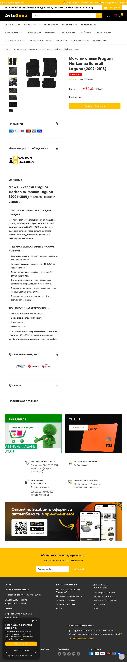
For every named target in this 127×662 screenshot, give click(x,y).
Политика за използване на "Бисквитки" (68, 591)
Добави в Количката (95, 106)
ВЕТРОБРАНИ (68, 32)
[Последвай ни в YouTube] (73, 653)
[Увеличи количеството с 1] (102, 97)
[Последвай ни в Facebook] (59, 653)
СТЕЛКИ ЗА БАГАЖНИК (40, 40)
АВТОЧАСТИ (11, 24)
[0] (120, 15)
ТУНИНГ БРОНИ (103, 32)
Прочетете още (17, 639)
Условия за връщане (65, 604)
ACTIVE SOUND (100, 40)
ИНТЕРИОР (49, 24)
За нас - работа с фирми (105, 600)
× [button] (36, 621)
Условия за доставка (65, 600)
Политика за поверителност (69, 596)
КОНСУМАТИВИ (88, 24)
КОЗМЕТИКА (51, 32)
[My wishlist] (115, 15)
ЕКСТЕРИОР (68, 24)
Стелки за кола (35, 49)
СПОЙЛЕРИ (85, 32)
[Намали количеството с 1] (85, 97)
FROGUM (73, 79)
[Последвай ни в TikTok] (78, 653)
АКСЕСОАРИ (30, 24)
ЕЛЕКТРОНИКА (12, 32)
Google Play (105, 2)
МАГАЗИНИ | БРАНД (103, 596)
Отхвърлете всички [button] (21, 650)
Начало (8, 49)
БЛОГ (96, 608)
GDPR (59, 608)
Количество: (75, 97)
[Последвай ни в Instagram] (64, 653)
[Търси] (99, 15)
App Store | (15, 2)
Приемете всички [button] (21, 644)
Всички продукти (20, 49)
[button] (21, 655)
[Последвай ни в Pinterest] (69, 653)
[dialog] (21, 639)
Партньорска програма (104, 592)
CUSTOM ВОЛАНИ (80, 40)
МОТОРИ (60, 40)
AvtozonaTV (99, 604)
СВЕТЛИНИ (32, 32)
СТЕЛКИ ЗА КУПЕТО (14, 40)
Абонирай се (114, 7)
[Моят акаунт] (108, 15)
